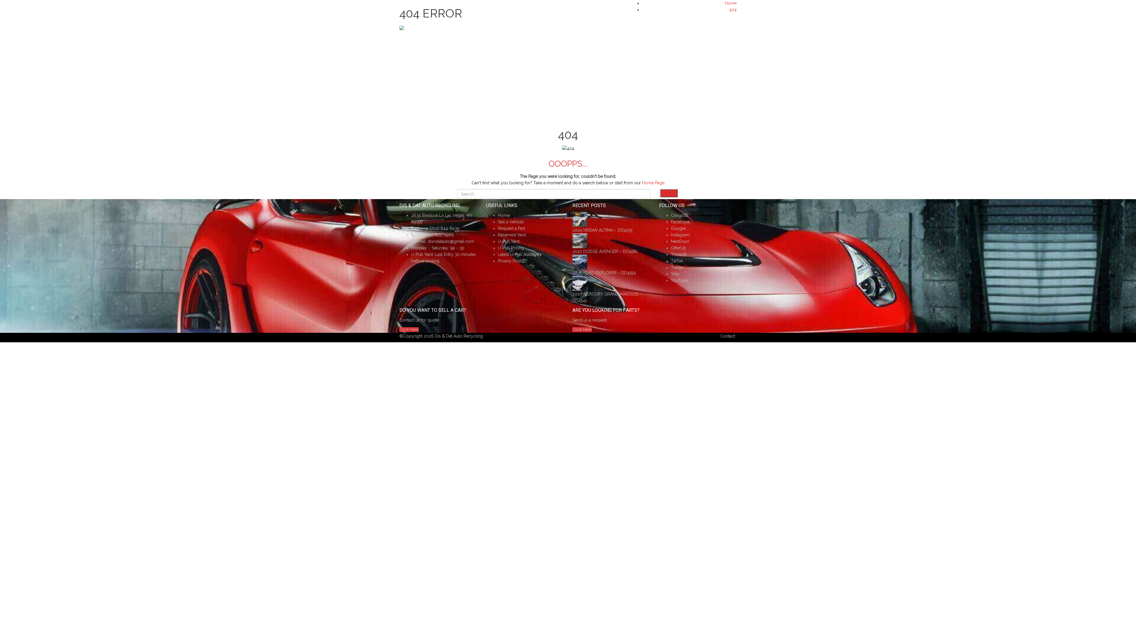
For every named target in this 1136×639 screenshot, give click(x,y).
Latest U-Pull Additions (519, 254)
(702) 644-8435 (722, 6)
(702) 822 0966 (439, 235)
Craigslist (679, 215)
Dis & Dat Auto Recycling (459, 336)
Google (678, 228)
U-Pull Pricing (511, 248)
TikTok (677, 261)
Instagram (680, 235)
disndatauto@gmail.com (451, 241)
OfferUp (678, 248)
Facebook (680, 222)
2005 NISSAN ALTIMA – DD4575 (602, 230)
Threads (679, 254)
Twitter (677, 267)
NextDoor (680, 241)
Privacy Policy (511, 261)
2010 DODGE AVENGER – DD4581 (605, 251)
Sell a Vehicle (511, 222)
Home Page (653, 182)
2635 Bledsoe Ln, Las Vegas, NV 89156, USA (446, 6)
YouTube (679, 280)
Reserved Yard (512, 235)
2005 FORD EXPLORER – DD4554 (604, 272)
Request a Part (511, 228)
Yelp (675, 274)
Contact (727, 336)
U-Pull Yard (508, 241)
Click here (409, 329)
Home (504, 215)
